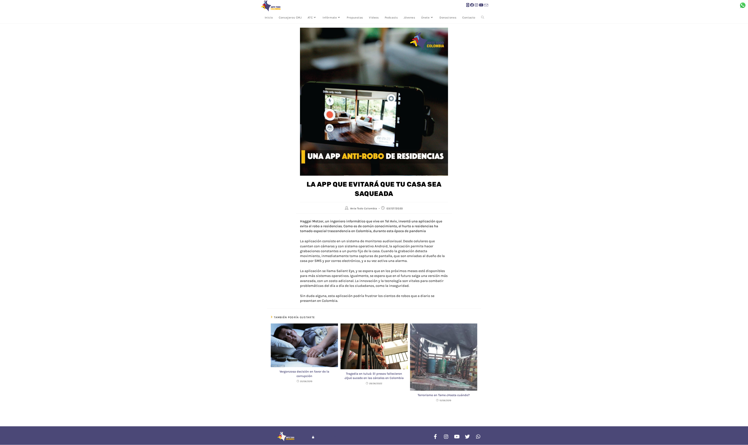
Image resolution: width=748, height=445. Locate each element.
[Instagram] (446, 436)
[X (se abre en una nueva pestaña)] (468, 5)
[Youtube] (457, 436)
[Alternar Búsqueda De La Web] (482, 17)
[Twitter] (467, 436)
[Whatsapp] (478, 436)
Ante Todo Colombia (363, 208)
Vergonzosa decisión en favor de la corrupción (304, 374)
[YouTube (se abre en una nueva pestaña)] (481, 5)
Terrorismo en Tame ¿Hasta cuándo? (444, 395)
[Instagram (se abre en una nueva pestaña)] (476, 5)
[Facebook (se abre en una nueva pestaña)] (472, 5)
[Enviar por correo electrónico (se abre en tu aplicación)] (486, 5)
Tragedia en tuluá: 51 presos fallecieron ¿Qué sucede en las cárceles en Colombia (374, 376)
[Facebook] (435, 436)
